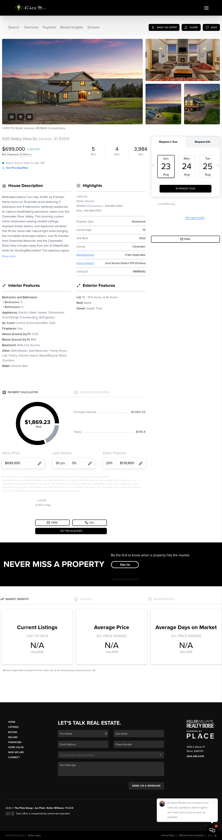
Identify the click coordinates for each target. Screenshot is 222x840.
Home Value (16, 747)
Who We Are (16, 752)
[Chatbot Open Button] (212, 830)
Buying (12, 732)
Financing (14, 742)
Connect (14, 757)
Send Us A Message (146, 785)
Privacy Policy (167, 835)
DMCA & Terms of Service (191, 835)
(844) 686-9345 (195, 756)
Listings (13, 727)
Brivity (20, 835)
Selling (13, 737)
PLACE (69, 808)
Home (11, 722)
